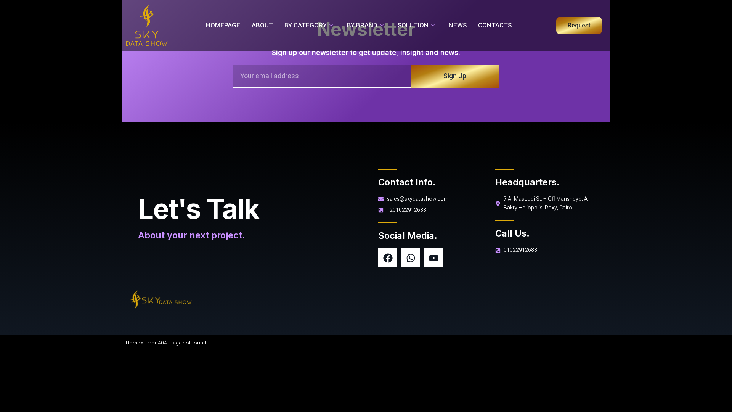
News (458, 25)
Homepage (223, 25)
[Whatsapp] (410, 257)
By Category (305, 25)
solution (413, 25)
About (262, 25)
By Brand (362, 25)
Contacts (495, 25)
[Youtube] (433, 257)
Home (133, 343)
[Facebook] (387, 257)
